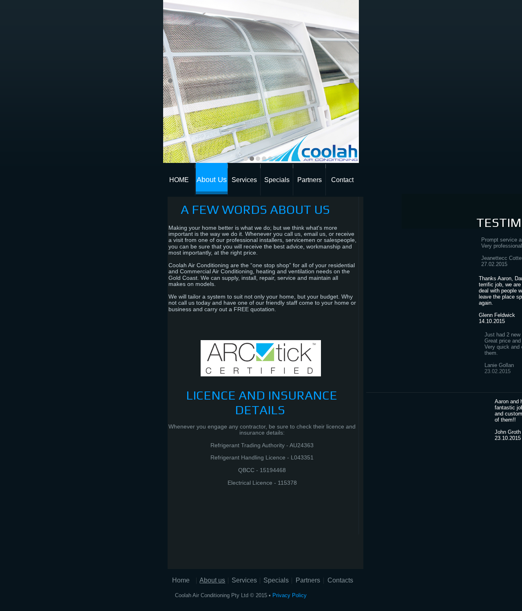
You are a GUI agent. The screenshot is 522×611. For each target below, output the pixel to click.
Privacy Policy (289, 595)
